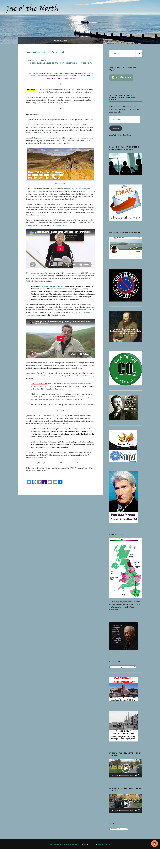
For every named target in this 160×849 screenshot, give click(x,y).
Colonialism (37, 63)
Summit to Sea (42, 138)
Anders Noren (104, 844)
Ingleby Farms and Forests (60, 225)
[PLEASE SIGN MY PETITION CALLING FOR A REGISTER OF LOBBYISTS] (125, 174)
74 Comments (86, 63)
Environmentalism (52, 63)
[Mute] (136, 775)
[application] (125, 768)
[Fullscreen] (139, 775)
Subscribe (116, 128)
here (67, 423)
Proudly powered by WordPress (63, 844)
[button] (125, 768)
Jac (44, 60)
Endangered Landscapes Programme (78, 188)
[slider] (124, 775)
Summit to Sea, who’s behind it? (47, 52)
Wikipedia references (33, 281)
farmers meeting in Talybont (54, 286)
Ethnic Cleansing (69, 63)
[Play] (112, 775)
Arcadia (65, 222)
